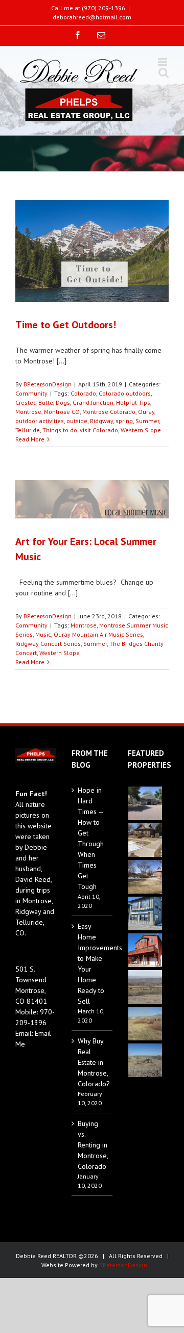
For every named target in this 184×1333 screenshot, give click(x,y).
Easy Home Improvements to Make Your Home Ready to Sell (92, 964)
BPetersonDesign (48, 384)
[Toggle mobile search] (163, 72)
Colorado (83, 393)
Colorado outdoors (125, 393)
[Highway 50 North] (145, 987)
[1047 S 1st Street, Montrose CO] (145, 840)
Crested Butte (34, 402)
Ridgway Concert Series (48, 643)
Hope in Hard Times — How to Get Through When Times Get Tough (91, 838)
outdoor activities (39, 421)
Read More (29, 439)
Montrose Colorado (108, 411)
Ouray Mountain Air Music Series (98, 634)
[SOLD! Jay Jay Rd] (145, 1023)
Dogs (63, 402)
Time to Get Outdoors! (65, 324)
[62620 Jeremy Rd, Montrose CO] (145, 803)
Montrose (28, 411)
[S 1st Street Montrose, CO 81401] (145, 876)
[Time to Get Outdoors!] (92, 251)
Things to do (59, 430)
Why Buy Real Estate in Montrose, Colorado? (92, 1062)
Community (31, 393)
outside (76, 421)
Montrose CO (62, 411)
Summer (147, 421)
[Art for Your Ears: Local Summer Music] (92, 499)
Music (43, 634)
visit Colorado (99, 430)
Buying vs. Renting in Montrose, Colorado (92, 1145)
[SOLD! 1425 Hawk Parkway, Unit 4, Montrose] (145, 913)
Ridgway (101, 421)
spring (124, 421)
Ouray (146, 411)
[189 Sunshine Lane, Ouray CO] (145, 950)
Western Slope (141, 430)
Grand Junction (93, 402)
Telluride (27, 430)
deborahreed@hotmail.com (92, 17)
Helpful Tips (133, 402)
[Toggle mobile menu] (163, 62)
